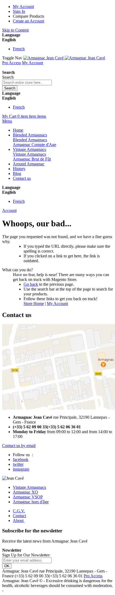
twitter (18, 464)
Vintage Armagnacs (29, 487)
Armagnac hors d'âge (31, 501)
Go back (31, 284)
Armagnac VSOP (28, 497)
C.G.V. (19, 511)
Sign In (19, 11)
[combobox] (27, 82)
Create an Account (28, 21)
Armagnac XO (25, 492)
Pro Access (11, 62)
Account (9, 210)
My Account (23, 6)
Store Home (34, 303)
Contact (19, 515)
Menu (7, 121)
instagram (21, 469)
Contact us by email (19, 445)
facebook (20, 459)
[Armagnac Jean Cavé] (64, 58)
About (19, 520)
